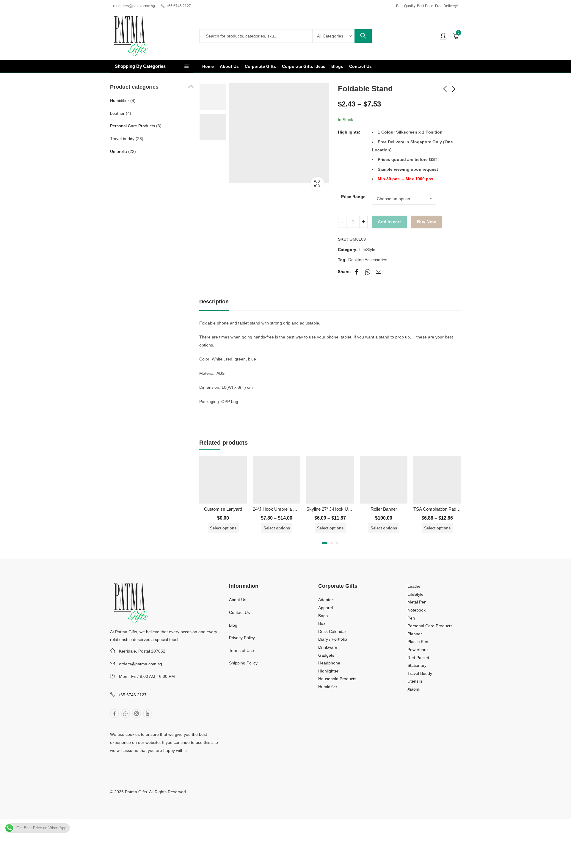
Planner (414, 633)
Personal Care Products (132, 125)
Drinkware (327, 647)
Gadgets (326, 655)
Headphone (329, 663)
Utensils (414, 681)
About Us (237, 599)
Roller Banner (384, 509)
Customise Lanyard (223, 509)
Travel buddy (122, 138)
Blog (233, 625)
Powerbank (418, 649)
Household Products (337, 678)
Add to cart (389, 221)
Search (363, 36)
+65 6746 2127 (132, 694)
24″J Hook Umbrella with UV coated (287, 509)
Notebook (416, 610)
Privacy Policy (242, 637)
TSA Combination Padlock (438, 509)
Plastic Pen (417, 641)
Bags (323, 615)
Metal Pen (416, 602)
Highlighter (328, 671)
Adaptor (325, 599)
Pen (411, 618)
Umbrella (118, 151)
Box (321, 623)
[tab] (214, 302)
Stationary (416, 665)
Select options (223, 528)
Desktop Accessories (367, 259)
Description (214, 302)
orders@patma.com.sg (140, 663)
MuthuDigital (160, 799)
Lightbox (317, 183)
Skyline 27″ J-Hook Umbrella (334, 509)
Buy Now (426, 221)
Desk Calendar (332, 631)
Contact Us (239, 612)
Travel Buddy (419, 673)
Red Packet (418, 657)
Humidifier (119, 100)
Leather (117, 113)
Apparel (325, 607)
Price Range (353, 196)
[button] (325, 543)
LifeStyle (367, 249)
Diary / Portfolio (332, 639)
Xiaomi (413, 689)
